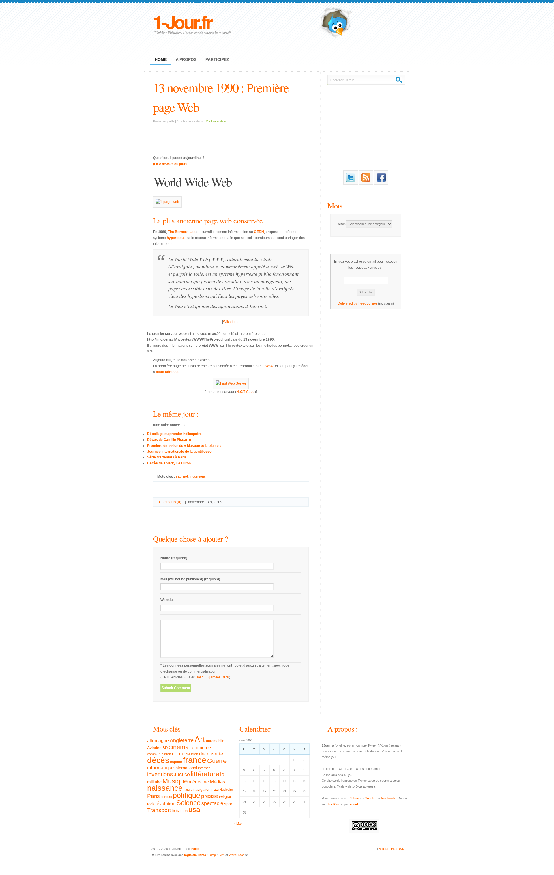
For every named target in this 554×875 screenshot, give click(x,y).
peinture (166, 796)
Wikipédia (231, 322)
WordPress (236, 854)
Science (188, 803)
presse (209, 796)
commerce (200, 747)
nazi (215, 789)
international (186, 767)
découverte (211, 754)
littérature (205, 774)
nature (188, 789)
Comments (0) (170, 502)
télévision (180, 811)
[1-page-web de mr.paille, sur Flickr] (167, 202)
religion (225, 796)
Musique (175, 781)
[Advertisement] (230, 136)
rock (150, 804)
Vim (221, 854)
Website (167, 600)
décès (158, 760)
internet (182, 477)
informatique (160, 767)
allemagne (158, 740)
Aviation (154, 747)
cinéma (179, 747)
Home (161, 59)
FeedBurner (367, 303)
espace (176, 762)
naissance (165, 788)
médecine (199, 781)
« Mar (238, 823)
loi (223, 774)
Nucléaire (226, 789)
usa (194, 810)
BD (165, 748)
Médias (217, 782)
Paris (153, 796)
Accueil (383, 848)
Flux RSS (397, 848)
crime (178, 754)
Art (199, 739)
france (194, 760)
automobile (215, 741)
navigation (201, 790)
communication (159, 754)
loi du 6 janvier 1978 (213, 677)
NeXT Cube (245, 392)
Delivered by (348, 303)
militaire (154, 781)
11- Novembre (216, 121)
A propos (186, 59)
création (192, 754)
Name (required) (173, 558)
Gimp (212, 854)
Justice (182, 774)
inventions (198, 477)
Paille (195, 848)
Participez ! (218, 59)
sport (228, 803)
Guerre (217, 761)
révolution (165, 803)
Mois (334, 205)
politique (186, 795)
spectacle (212, 803)
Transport (159, 810)
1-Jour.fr (182, 21)
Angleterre (182, 740)
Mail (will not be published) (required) (190, 579)
